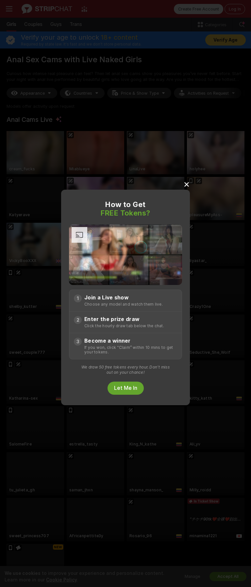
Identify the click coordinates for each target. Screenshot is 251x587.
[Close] (186, 184)
